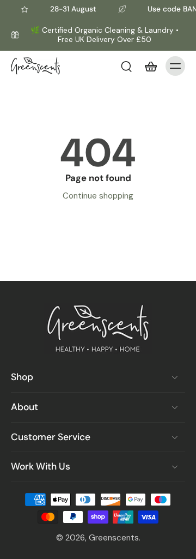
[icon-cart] (150, 66)
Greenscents (114, 537)
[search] (126, 66)
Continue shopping (98, 195)
